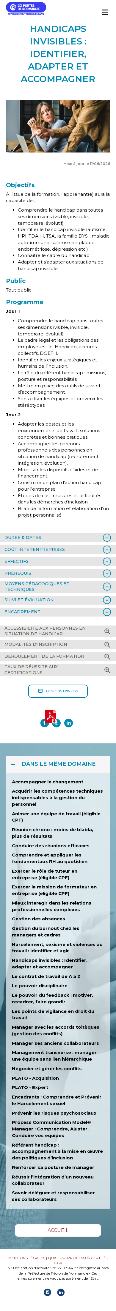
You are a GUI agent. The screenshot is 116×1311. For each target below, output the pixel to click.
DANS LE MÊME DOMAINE (58, 764)
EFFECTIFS (16, 561)
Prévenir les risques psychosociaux (54, 1113)
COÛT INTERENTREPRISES (34, 549)
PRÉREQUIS (17, 573)
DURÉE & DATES (22, 537)
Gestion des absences (38, 919)
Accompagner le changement (47, 782)
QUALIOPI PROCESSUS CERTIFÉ (77, 1257)
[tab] (58, 537)
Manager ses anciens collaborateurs (55, 1043)
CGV (58, 1263)
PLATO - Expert (30, 1087)
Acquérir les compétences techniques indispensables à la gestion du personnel (57, 797)
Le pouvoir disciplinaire (40, 985)
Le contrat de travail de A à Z (47, 976)
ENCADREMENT (22, 611)
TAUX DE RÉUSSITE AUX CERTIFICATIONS (31, 669)
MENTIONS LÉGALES (26, 1257)
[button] (58, 691)
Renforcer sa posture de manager (53, 1167)
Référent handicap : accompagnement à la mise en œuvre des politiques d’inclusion (57, 1151)
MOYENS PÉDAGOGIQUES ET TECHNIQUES (36, 586)
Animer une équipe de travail (46, 814)
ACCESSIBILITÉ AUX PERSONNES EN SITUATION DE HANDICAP (45, 631)
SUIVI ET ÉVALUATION (29, 600)
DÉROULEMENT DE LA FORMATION (44, 656)
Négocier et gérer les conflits (47, 1068)
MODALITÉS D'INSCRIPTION (35, 644)
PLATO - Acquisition (35, 1078)
